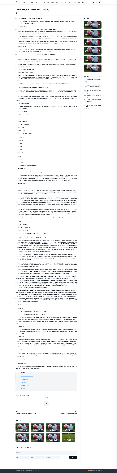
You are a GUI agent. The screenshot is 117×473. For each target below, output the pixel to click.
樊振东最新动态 (24, 379)
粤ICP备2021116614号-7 (95, 470)
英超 (74, 2)
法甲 (66, 2)
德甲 (61, 2)
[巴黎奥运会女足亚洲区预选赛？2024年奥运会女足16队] (22, 427)
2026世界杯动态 (25, 382)
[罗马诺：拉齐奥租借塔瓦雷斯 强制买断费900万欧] (37, 427)
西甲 (70, 2)
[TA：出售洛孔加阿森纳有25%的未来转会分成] (68, 427)
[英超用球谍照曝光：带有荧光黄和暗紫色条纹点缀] (53, 437)
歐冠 (79, 2)
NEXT (76, 412)
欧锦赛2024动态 (25, 385)
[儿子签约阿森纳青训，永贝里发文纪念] (37, 437)
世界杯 (83, 2)
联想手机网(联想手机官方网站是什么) (93, 95)
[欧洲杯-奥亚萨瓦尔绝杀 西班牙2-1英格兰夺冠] (68, 437)
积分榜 (52, 2)
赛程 (57, 2)
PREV (17, 412)
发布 (73, 457)
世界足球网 (19, 13)
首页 (32, 2)
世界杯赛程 (46, 2)
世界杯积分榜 (38, 2)
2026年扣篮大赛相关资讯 (27, 376)
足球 (20, 395)
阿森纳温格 (28, 395)
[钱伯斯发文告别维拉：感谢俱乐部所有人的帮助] (22, 437)
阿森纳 (23, 395)
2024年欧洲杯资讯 (25, 388)
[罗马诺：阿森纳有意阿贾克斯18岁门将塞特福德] (53, 427)
